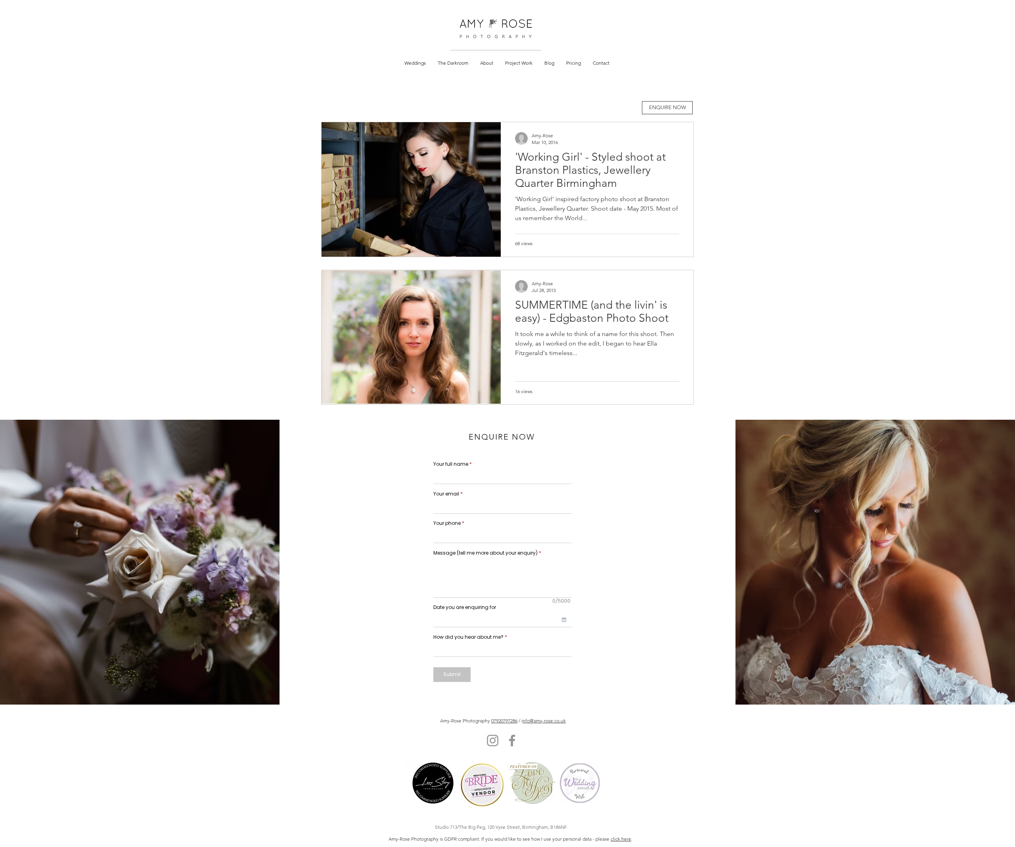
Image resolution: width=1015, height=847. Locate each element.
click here (621, 839)
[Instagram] (492, 740)
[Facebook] (512, 740)
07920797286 (504, 721)
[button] (415, 63)
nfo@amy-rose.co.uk (544, 721)
